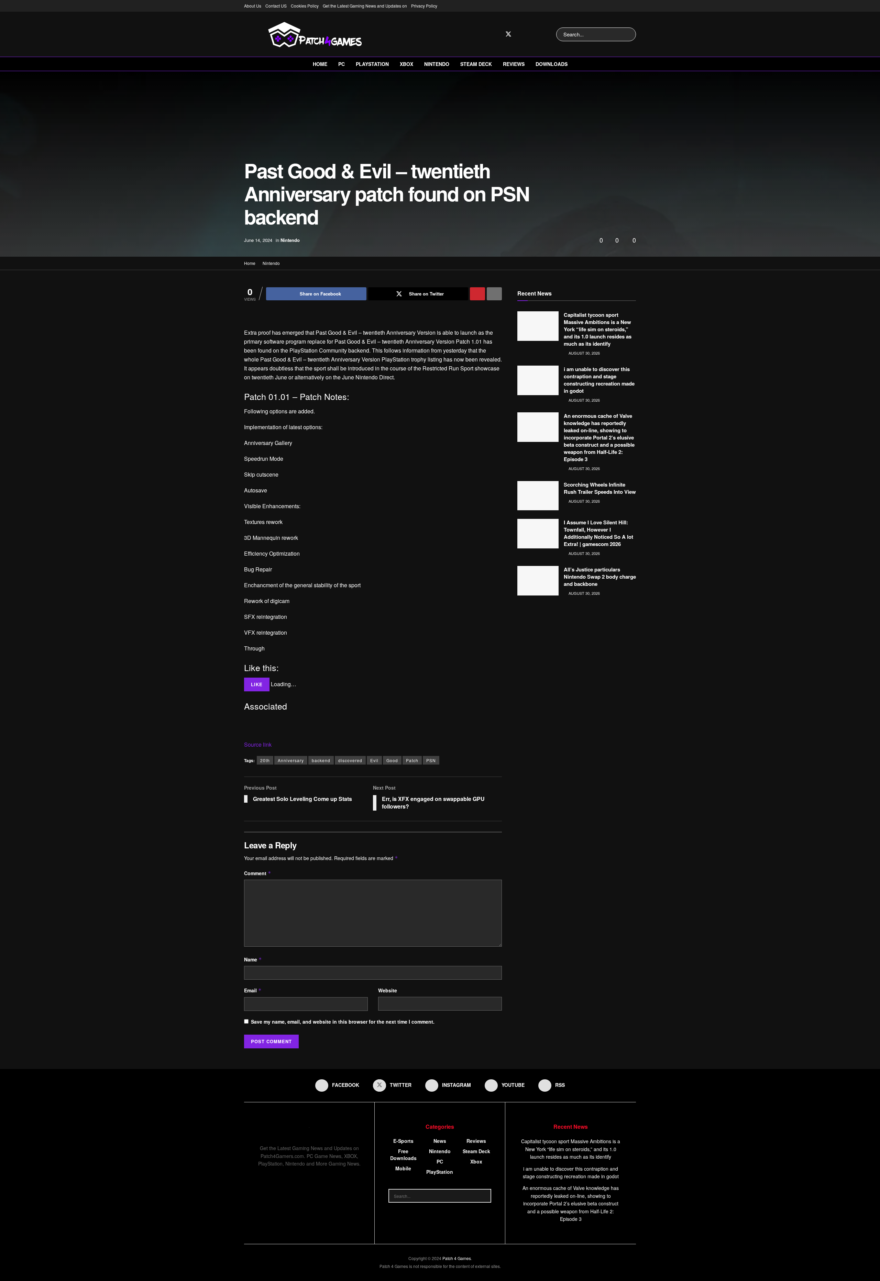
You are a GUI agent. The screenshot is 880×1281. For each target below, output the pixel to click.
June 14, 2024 (258, 240)
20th (265, 760)
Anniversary (291, 760)
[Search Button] (629, 34)
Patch (412, 760)
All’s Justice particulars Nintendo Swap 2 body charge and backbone (600, 577)
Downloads (552, 63)
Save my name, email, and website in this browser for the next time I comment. (342, 1021)
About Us (252, 6)
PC (341, 63)
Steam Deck (476, 63)
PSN (431, 760)
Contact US (276, 6)
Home (320, 63)
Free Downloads (403, 1154)
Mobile (403, 1168)
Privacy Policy (424, 6)
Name (253, 959)
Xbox (406, 63)
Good (392, 760)
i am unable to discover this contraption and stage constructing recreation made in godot (599, 379)
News (439, 1140)
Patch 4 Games (456, 1258)
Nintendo (436, 63)
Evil (374, 760)
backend (321, 760)
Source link (258, 744)
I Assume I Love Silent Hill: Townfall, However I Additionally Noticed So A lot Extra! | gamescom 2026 (598, 533)
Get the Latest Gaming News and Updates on (365, 6)
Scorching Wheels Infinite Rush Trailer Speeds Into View (600, 488)
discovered (350, 760)
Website (387, 990)
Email (253, 990)
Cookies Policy (305, 6)
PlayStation (372, 63)
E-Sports (403, 1140)
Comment (257, 873)
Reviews (514, 63)
